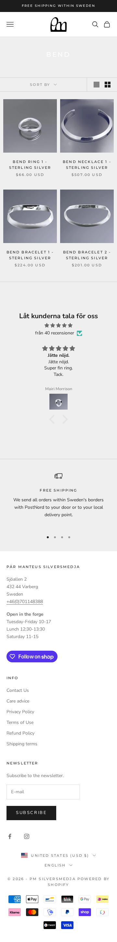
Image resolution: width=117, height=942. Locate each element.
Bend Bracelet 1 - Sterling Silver (30, 255)
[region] (58, 499)
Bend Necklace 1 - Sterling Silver (87, 165)
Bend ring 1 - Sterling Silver (30, 165)
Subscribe (31, 813)
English (55, 865)
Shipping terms (21, 744)
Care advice (17, 701)
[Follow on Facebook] (9, 836)
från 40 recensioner (54, 333)
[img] (58, 325)
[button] (53, 419)
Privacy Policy (20, 712)
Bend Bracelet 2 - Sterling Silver (87, 255)
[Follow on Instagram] (26, 836)
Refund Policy (20, 733)
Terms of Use (19, 722)
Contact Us (17, 690)
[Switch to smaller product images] (107, 84)
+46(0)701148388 (24, 602)
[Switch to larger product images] (96, 84)
